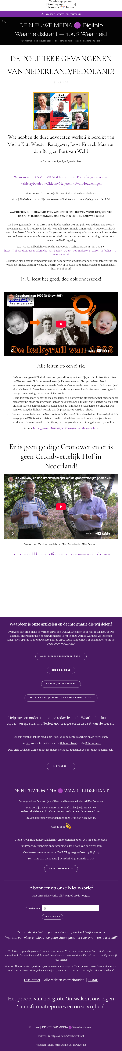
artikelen (25, 749)
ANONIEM (29, 839)
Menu (118, 21)
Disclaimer (32, 980)
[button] (4, 21)
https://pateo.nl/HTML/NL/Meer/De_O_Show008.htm (65, 428)
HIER (54, 839)
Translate (70, 7)
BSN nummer (93, 743)
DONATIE (67, 631)
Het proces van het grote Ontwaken (48, 999)
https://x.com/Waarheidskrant (67, 1036)
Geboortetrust (68, 743)
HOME (93, 980)
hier (91, 631)
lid (35, 631)
